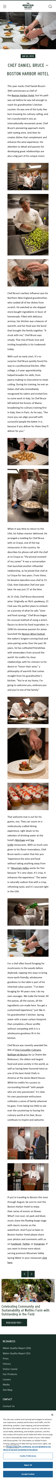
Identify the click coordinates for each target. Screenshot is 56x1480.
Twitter (26, 1244)
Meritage (20, 840)
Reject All (28, 1465)
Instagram (39, 1244)
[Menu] (4, 6)
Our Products (10, 1374)
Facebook (16, 1244)
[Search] (49, 6)
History (7, 1363)
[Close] (52, 1414)
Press (6, 1358)
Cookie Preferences (28, 1456)
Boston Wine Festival (33, 634)
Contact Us (9, 1406)
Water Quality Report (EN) (17, 1348)
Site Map (7, 1389)
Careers (7, 1379)
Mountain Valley (20, 868)
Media (6, 1384)
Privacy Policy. (13, 1446)
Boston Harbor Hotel (23, 95)
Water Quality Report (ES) (16, 1353)
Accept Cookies (28, 1474)
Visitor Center (10, 1369)
